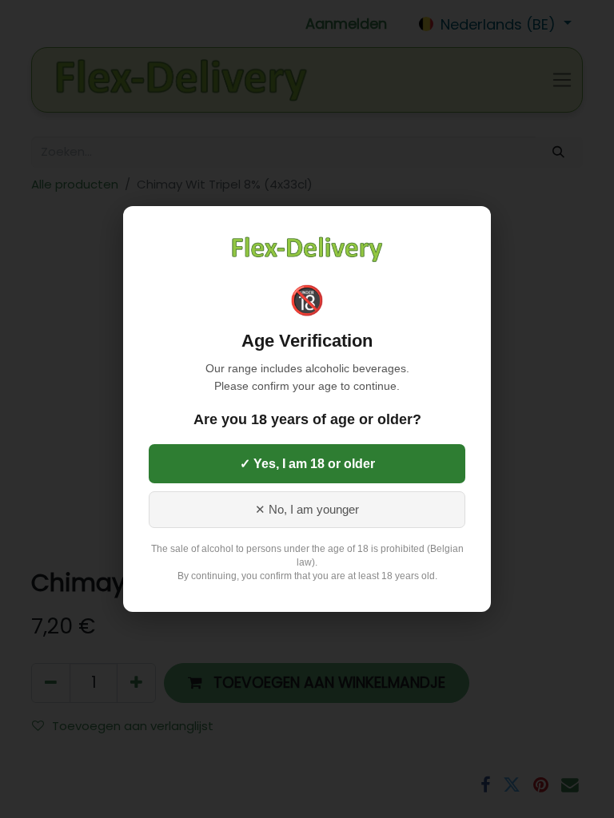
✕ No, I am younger (307, 509)
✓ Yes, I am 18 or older (307, 464)
